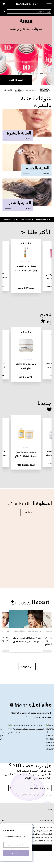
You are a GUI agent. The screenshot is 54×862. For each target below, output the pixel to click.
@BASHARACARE (42, 717)
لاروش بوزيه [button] (26, 261)
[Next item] (51, 50)
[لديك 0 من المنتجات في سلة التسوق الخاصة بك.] (3, 4)
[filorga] (44, 90)
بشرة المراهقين (19, 631)
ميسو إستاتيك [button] (26, 359)
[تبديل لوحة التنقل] (48, 4)
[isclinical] (31, 90)
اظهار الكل (7, 90)
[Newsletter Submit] (12, 788)
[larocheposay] (18, 90)
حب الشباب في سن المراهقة (39, 631)
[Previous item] (3, 50)
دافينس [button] (26, 447)
